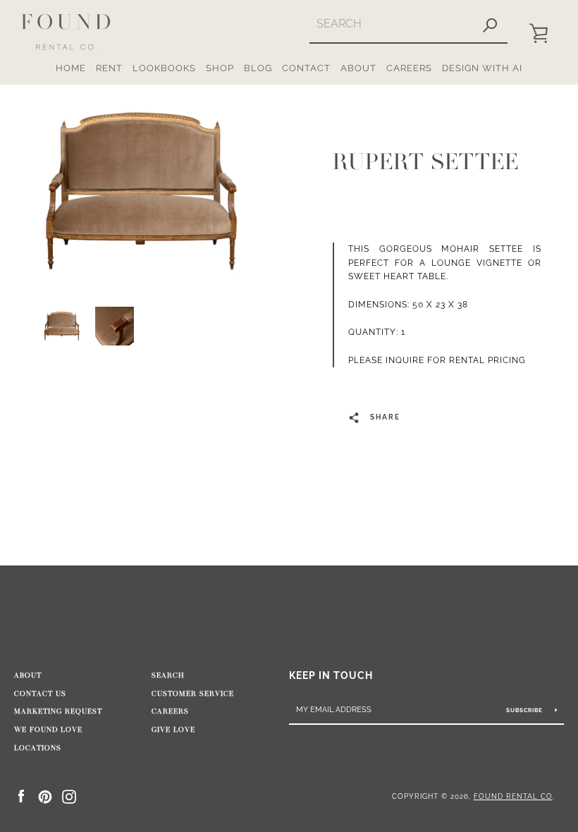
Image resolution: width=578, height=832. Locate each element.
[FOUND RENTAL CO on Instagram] (69, 795)
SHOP (220, 68)
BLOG (258, 68)
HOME (71, 68)
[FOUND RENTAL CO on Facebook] (21, 795)
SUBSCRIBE (525, 710)
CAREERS (409, 68)
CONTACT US (40, 694)
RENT (109, 68)
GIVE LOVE (173, 730)
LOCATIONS (37, 748)
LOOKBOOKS (164, 68)
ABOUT (358, 68)
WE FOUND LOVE (48, 730)
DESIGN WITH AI (482, 68)
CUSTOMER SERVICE (193, 694)
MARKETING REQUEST (58, 711)
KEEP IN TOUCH (331, 675)
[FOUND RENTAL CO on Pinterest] (45, 795)
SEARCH (168, 675)
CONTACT (306, 68)
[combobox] (390, 23)
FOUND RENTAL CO (513, 796)
